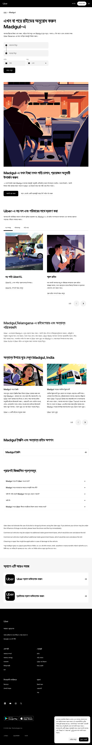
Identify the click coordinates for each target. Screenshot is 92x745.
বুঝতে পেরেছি (83, 739)
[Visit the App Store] (26, 718)
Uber (5, 3)
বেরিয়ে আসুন (73, 739)
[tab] (32, 227)
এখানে (72, 730)
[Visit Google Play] (11, 718)
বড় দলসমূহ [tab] (8, 227)
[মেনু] (89, 4)
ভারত (5, 12)
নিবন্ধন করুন (82, 3)
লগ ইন (73, 3)
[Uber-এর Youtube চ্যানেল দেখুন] (10, 703)
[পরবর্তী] (83, 303)
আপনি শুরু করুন (10, 193)
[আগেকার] (76, 303)
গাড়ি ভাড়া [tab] (26, 227)
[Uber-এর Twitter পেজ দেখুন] (21, 703)
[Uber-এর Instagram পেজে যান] (15, 703)
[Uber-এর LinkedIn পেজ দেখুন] (5, 703)
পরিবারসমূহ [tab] (17, 227)
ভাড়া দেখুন (9, 70)
